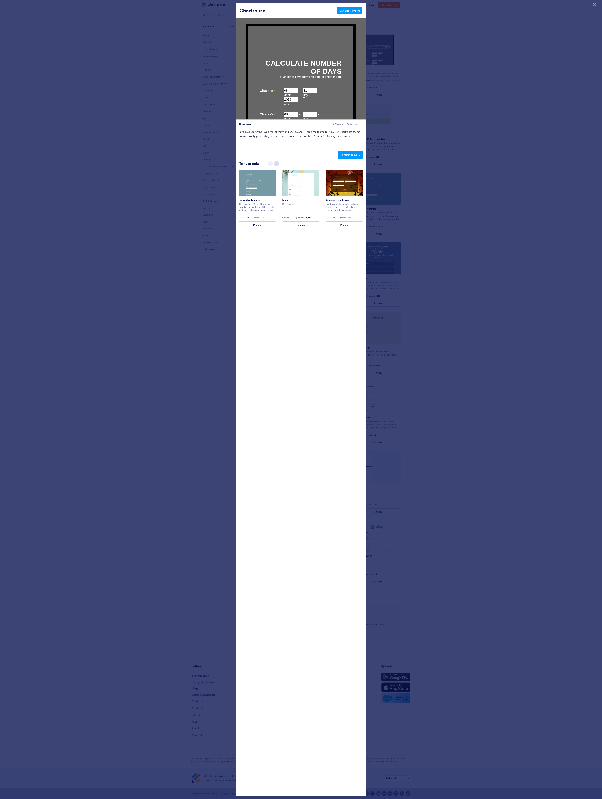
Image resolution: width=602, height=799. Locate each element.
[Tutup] (594, 4)
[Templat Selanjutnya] (376, 399)
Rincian (257, 224)
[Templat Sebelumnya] (226, 399)
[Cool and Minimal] (257, 183)
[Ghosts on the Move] (344, 183)
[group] (257, 199)
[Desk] (300, 183)
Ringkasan (245, 124)
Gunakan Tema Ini (350, 10)
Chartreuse (252, 11)
